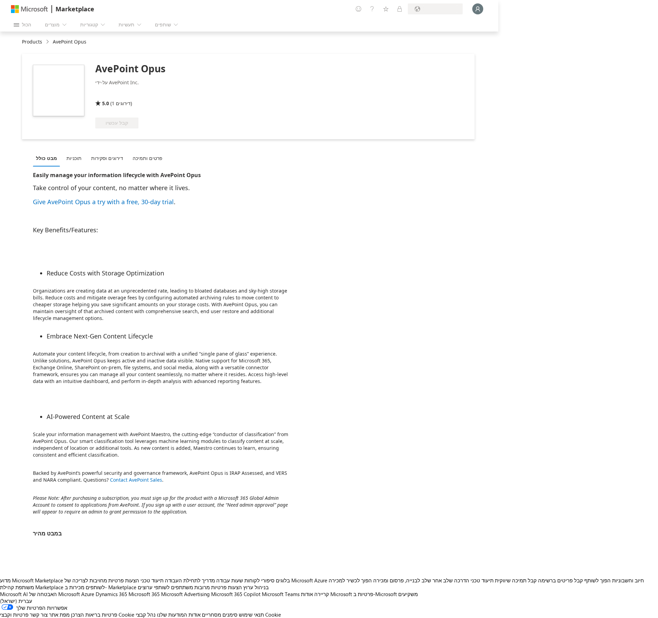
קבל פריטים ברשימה (560, 580)
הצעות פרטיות (123, 580)
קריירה (321, 594)
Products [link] (32, 41)
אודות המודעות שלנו (178, 614)
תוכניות (74, 158)
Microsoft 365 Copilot (235, 594)
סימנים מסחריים (219, 614)
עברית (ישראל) (16, 600)
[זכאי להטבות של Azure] (123, 93)
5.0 (105, 103)
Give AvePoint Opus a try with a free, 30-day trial (103, 202)
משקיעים (408, 594)
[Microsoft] (29, 9)
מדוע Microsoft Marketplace (31, 580)
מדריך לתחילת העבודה (190, 580)
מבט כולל (46, 158)
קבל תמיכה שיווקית (516, 580)
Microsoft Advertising (185, 594)
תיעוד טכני (152, 580)
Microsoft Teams (281, 594)
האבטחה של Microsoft (54, 594)
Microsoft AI (14, 594)
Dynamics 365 (111, 594)
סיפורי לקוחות (259, 580)
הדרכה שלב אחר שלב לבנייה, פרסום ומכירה (421, 580)
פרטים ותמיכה (147, 158)
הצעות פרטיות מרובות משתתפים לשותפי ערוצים (190, 587)
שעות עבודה (229, 580)
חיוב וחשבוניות (628, 580)
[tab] (48, 157)
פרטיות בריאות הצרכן (94, 614)
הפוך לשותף (597, 580)
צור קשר (39, 614)
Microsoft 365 (144, 594)
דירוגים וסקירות (107, 158)
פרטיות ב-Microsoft (375, 594)
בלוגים (283, 580)
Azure (87, 594)
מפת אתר (59, 614)
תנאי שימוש (251, 614)
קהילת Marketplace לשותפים (52, 587)
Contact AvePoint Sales (136, 480)
